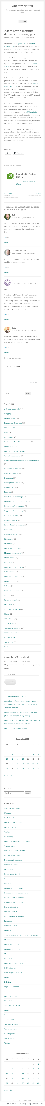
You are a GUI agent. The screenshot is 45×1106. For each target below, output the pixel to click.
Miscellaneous (9, 558)
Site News (8, 605)
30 (38, 768)
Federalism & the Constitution (16, 501)
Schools (7, 595)
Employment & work (12, 483)
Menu (23, 22)
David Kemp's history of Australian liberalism (21, 461)
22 (33, 764)
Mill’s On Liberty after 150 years (16, 728)
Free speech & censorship (14, 506)
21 (28, 764)
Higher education (11, 515)
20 (23, 764)
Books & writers (10, 418)
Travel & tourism (10, 633)
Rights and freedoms (12, 590)
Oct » (11, 775)
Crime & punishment (12, 456)
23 (38, 764)
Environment (9, 487)
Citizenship (8, 437)
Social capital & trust (12, 609)
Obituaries (8, 562)
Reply (6, 242)
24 (7, 768)
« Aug (6, 775)
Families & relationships (13, 497)
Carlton (7, 432)
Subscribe (10, 682)
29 (33, 768)
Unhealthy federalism (34, 194)
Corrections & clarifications (14, 451)
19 (17, 764)
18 (12, 764)
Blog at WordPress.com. (22, 1100)
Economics (8, 478)
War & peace (9, 642)
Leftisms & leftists (11, 534)
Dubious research (11, 473)
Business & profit (10, 428)
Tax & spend (17, 165)
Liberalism (8, 539)
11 (12, 759)
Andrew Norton (22, 6)
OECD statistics (31, 112)
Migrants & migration (12, 553)
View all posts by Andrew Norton (25, 182)
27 (23, 768)
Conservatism (9, 446)
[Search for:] (14, 393)
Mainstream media (11, 548)
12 (17, 759)
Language (8, 529)
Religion (7, 586)
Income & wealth (10, 520)
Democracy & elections (13, 468)
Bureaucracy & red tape (13, 423)
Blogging (7, 414)
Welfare (7, 647)
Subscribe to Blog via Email (17, 657)
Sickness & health (11, 600)
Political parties (10, 572)
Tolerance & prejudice (12, 628)
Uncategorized (10, 637)
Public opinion (9, 581)
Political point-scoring (13, 576)
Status (6, 614)
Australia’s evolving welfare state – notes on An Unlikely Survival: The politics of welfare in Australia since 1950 (22, 704)
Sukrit (14, 328)
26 (17, 768)
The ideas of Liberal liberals (15, 696)
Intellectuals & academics (14, 525)
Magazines (8, 544)
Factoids (7, 492)
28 (28, 768)
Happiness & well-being (13, 511)
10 (7, 759)
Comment (33, 382)
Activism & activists (12, 409)
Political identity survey (13, 567)
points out (22, 43)
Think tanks (9, 623)
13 (23, 759)
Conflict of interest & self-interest (17, 442)
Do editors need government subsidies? (11, 195)
